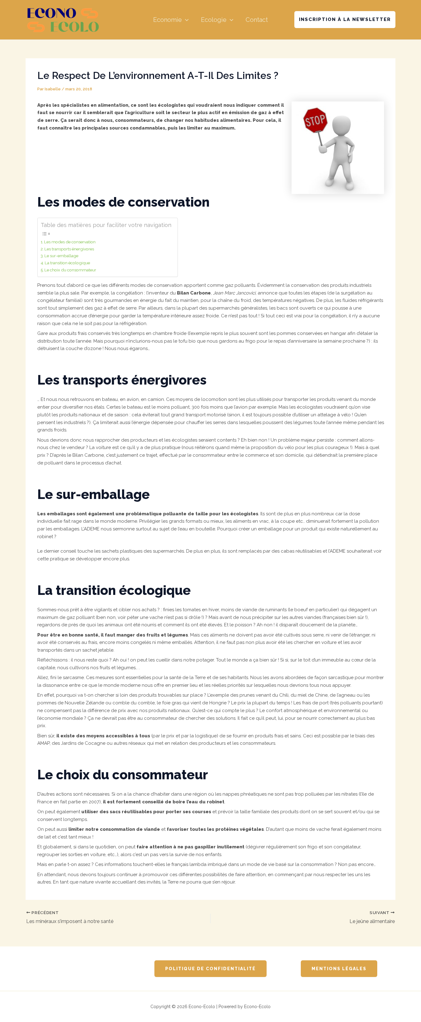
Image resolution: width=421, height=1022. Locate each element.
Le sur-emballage (61, 255)
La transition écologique (67, 262)
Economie (167, 19)
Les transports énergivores (69, 248)
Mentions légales (339, 968)
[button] (185, 19)
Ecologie (214, 19)
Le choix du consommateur (70, 269)
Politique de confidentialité (210, 968)
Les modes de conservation (70, 241)
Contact (257, 19)
